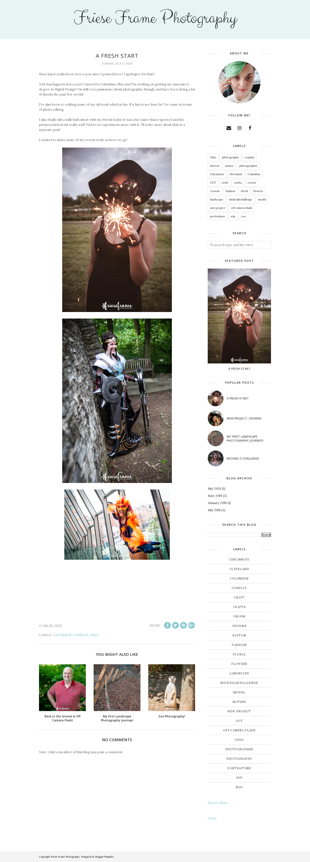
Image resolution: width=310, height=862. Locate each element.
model (262, 199)
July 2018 (214, 510)
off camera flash (241, 208)
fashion (230, 191)
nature (229, 166)
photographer (248, 166)
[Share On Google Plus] (191, 625)
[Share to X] (175, 625)
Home (212, 818)
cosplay (80, 635)
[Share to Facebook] (167, 625)
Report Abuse (218, 803)
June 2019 (215, 496)
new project (217, 208)
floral (244, 191)
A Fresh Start (239, 369)
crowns (215, 191)
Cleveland (235, 174)
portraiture (217, 216)
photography (230, 157)
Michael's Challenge (243, 458)
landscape (216, 199)
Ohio (94, 635)
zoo (243, 216)
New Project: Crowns (244, 418)
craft (225, 182)
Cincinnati (217, 174)
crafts (238, 182)
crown (252, 182)
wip (233, 216)
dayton (214, 166)
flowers (258, 191)
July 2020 (214, 489)
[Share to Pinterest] (183, 625)
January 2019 (217, 503)
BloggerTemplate (104, 856)
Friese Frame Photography (155, 18)
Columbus (62, 635)
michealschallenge (240, 199)
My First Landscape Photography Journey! (245, 438)
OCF (213, 182)
